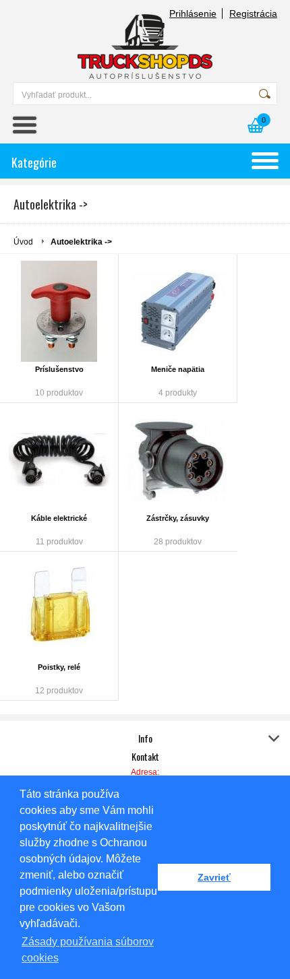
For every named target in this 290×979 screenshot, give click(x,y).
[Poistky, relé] (59, 609)
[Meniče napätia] (177, 311)
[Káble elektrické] (59, 460)
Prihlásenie (192, 13)
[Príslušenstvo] (59, 311)
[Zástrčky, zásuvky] (177, 460)
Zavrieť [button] (214, 877)
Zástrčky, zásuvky (177, 518)
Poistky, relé (59, 667)
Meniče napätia (177, 369)
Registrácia (253, 13)
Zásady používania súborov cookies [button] (88, 950)
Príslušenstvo (59, 369)
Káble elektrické (59, 518)
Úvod (23, 242)
